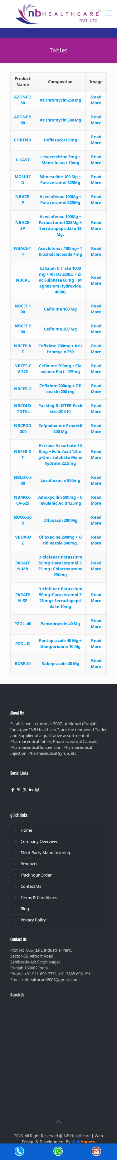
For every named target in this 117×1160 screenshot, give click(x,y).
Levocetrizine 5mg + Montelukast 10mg (60, 159)
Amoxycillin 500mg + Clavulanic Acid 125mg (60, 500)
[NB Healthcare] (58, 14)
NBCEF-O (23, 389)
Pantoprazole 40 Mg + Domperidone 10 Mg (60, 643)
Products (29, 864)
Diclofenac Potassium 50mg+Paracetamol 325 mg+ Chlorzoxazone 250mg (60, 566)
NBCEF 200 (23, 329)
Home (26, 830)
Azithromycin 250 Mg (60, 100)
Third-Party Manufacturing (45, 852)
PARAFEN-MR (22, 566)
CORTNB (22, 140)
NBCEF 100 (23, 309)
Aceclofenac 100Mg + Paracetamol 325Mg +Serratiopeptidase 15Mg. (60, 225)
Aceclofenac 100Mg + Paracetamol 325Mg (60, 199)
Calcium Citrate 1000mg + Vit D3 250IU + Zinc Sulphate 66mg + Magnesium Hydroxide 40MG (60, 280)
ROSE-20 (23, 663)
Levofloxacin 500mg (60, 480)
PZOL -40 (22, 623)
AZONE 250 (22, 100)
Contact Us (31, 886)
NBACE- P (22, 199)
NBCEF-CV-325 (22, 368)
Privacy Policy (33, 920)
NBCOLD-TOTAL (22, 408)
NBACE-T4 (22, 251)
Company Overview (39, 841)
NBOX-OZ (22, 540)
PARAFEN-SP (22, 597)
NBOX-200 (23, 520)
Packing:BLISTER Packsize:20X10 (60, 408)
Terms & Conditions (39, 897)
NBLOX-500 (23, 480)
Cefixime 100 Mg (60, 309)
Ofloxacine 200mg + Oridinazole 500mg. (60, 540)
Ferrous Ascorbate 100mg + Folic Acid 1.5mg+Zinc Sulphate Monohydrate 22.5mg (60, 454)
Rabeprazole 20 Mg (60, 663)
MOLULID (23, 179)
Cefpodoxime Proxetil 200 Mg (60, 428)
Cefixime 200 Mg (60, 329)
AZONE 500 (22, 120)
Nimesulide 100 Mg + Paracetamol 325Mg (60, 179)
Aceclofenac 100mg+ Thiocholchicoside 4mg (60, 251)
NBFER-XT (23, 454)
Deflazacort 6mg (60, 140)
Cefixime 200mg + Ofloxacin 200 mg (60, 388)
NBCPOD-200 (23, 428)
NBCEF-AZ (22, 348)
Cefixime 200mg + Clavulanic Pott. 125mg (60, 368)
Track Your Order (36, 875)
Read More (96, 100)
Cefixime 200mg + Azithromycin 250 (60, 348)
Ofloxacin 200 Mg (60, 520)
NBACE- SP (22, 225)
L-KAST (23, 160)
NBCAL (23, 280)
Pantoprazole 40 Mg (60, 623)
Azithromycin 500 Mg (60, 120)
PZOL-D (22, 643)
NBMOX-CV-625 (22, 500)
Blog (25, 908)
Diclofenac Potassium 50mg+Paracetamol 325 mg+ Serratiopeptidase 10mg (60, 597)
